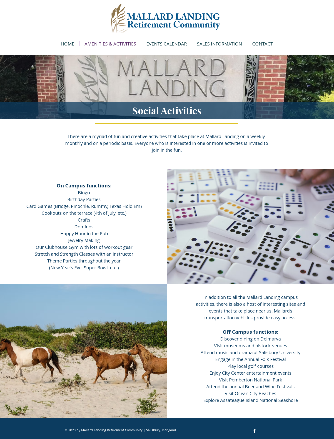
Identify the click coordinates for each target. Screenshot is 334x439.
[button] (219, 43)
